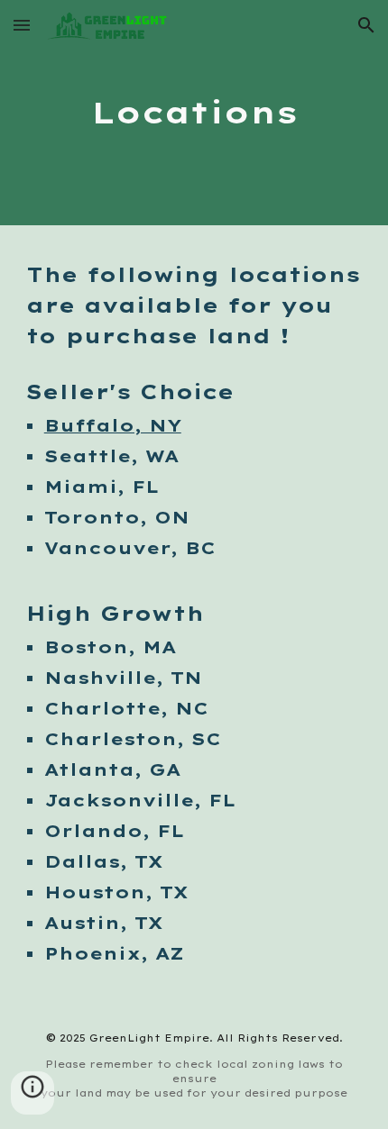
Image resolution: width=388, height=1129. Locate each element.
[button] (21, 25)
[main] (194, 113)
